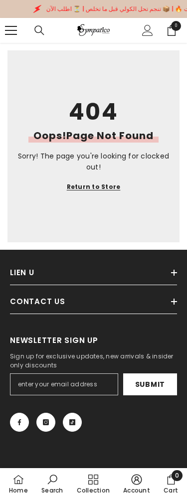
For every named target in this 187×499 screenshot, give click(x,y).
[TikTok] (72, 422)
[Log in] (147, 30)
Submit (150, 384)
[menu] (11, 30)
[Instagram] (45, 422)
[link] (52, 483)
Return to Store (94, 186)
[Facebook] (19, 422)
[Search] (39, 30)
